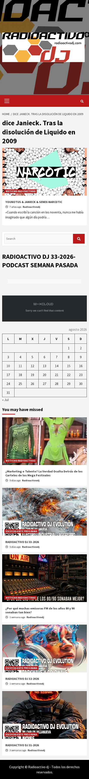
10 (8, 366)
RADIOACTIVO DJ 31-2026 (22, 745)
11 (20, 366)
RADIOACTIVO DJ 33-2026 (22, 542)
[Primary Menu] (5, 101)
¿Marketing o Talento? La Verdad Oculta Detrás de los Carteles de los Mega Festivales (44, 473)
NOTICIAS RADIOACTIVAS (20, 191)
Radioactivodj (31, 206)
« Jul (5, 400)
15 (68, 366)
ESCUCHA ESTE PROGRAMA (21, 531)
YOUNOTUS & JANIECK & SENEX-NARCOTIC (33, 202)
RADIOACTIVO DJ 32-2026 (22, 679)
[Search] (82, 101)
